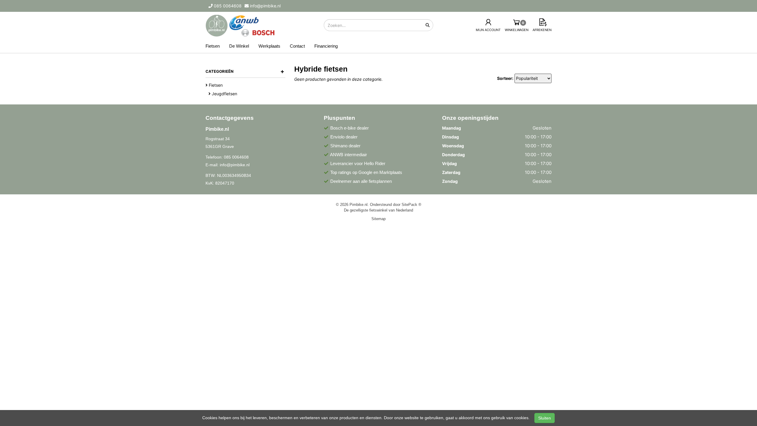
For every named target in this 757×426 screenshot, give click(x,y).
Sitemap (378, 218)
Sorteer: (505, 78)
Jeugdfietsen (224, 93)
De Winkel (239, 46)
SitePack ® (411, 204)
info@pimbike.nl (235, 164)
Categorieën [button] (245, 71)
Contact (297, 46)
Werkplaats (269, 46)
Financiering (326, 46)
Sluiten (544, 418)
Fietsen (213, 46)
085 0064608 (236, 157)
